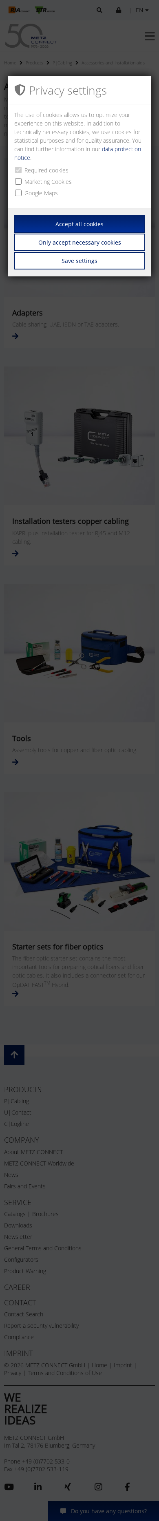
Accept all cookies (79, 224)
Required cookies (46, 170)
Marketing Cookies (48, 181)
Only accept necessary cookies (79, 242)
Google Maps (41, 193)
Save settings (79, 261)
